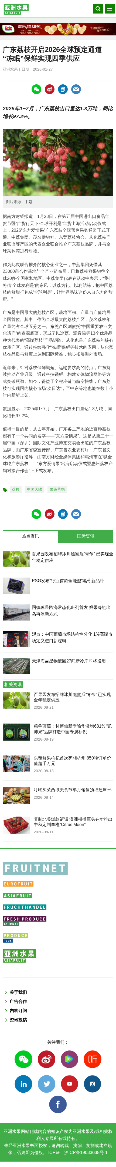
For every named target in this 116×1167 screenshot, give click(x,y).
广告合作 (18, 1001)
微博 (46, 1059)
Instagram (92, 1084)
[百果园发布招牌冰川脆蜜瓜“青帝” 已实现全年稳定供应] (16, 559)
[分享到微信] (36, 89)
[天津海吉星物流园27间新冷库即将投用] (16, 666)
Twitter (46, 1084)
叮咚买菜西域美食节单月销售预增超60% (72, 789)
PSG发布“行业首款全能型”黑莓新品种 (68, 580)
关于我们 (18, 992)
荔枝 (15, 489)
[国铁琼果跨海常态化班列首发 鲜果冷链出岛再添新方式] (16, 612)
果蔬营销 (57, 489)
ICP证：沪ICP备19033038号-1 (77, 1152)
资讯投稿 (18, 1019)
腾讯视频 (69, 1059)
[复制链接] (63, 89)
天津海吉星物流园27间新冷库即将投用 (69, 661)
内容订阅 (18, 1010)
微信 (23, 1059)
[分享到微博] (49, 89)
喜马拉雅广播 (92, 1059)
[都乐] (58, 29)
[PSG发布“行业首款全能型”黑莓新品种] (16, 586)
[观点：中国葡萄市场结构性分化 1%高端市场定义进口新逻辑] (16, 639)
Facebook (58, 1104)
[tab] (30, 537)
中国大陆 (34, 489)
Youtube (69, 1084)
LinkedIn (23, 1084)
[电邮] (76, 89)
